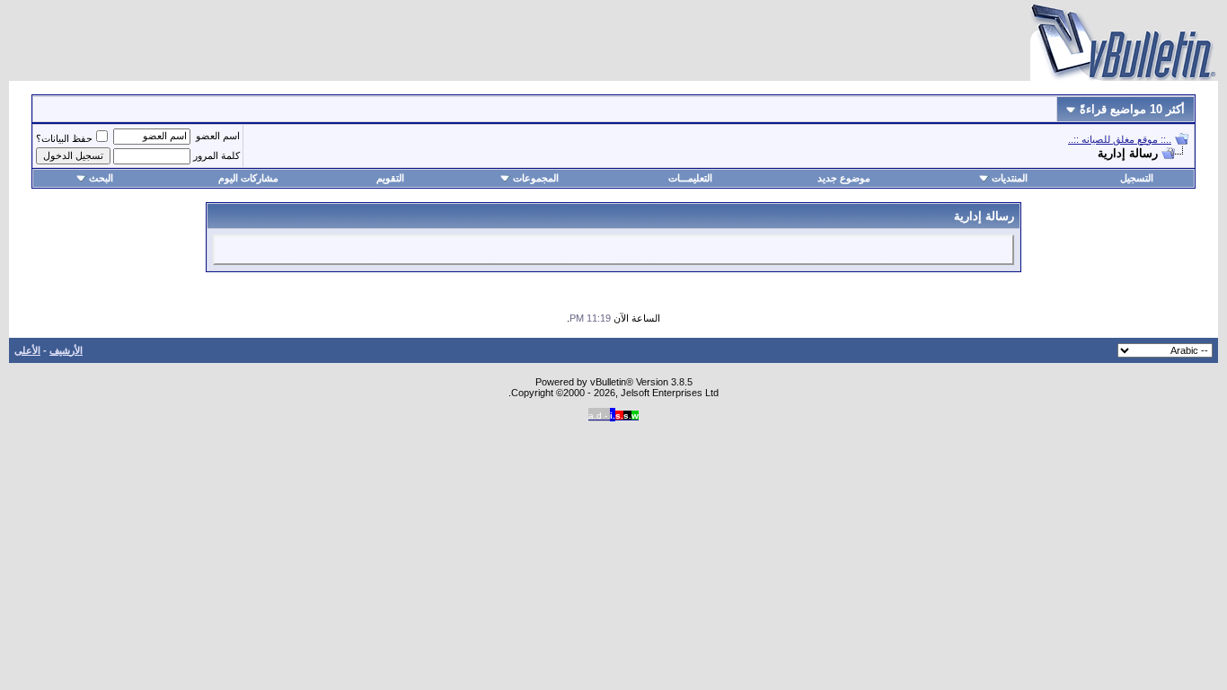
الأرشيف (66, 350)
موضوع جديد (843, 177)
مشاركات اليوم (248, 177)
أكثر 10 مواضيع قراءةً (1130, 109)
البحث (101, 177)
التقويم (390, 177)
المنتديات (1010, 177)
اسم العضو (218, 135)
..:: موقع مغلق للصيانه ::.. (1119, 139)
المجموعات (536, 177)
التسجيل (1136, 177)
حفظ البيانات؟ (64, 138)
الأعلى (27, 350)
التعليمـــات (690, 177)
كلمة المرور (216, 155)
